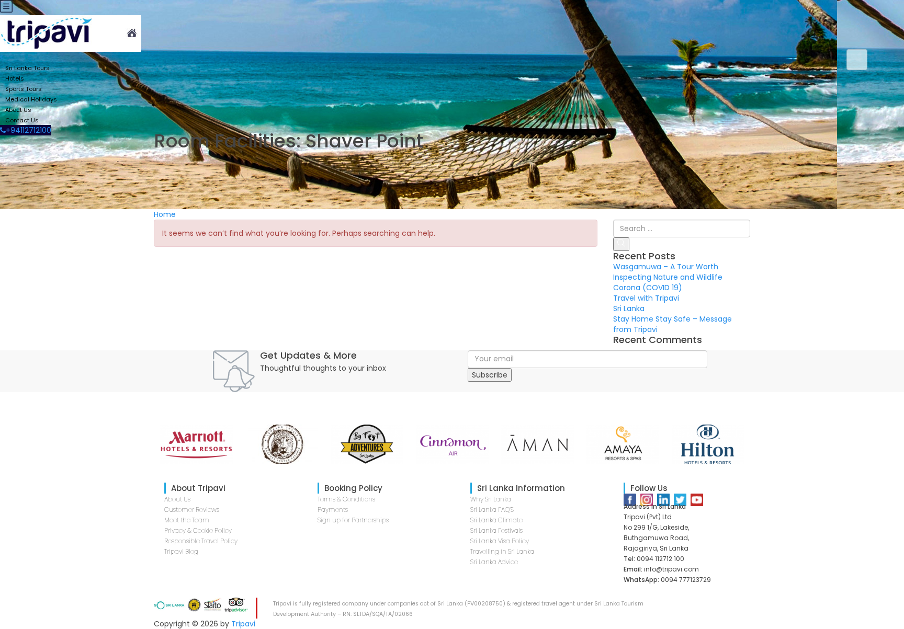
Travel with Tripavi (646, 298)
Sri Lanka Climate (496, 520)
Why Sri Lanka (490, 499)
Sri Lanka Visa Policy (499, 540)
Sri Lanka (629, 308)
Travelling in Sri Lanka (502, 551)
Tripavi (243, 624)
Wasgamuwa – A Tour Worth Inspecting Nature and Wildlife (667, 271)
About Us (177, 499)
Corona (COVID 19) (647, 287)
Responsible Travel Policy (201, 540)
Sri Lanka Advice (494, 561)
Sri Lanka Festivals (496, 530)
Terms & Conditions (346, 499)
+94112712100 (28, 130)
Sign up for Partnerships (353, 520)
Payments (333, 509)
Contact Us (22, 120)
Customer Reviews (191, 509)
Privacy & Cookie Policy (198, 530)
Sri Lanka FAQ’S (492, 509)
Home (165, 214)
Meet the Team (186, 520)
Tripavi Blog (181, 551)
